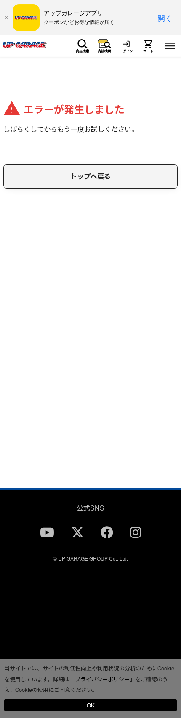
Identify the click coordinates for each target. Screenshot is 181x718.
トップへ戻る (90, 176)
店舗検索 (104, 50)
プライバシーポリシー (102, 679)
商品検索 (82, 50)
